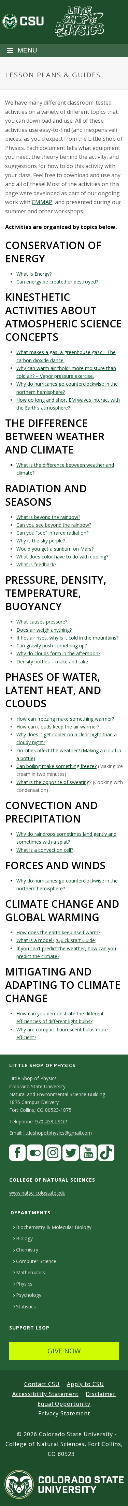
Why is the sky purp (37, 540)
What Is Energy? (34, 274)
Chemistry (27, 1249)
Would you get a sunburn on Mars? (55, 548)
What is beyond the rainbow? (48, 517)
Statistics (26, 1306)
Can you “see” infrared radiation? (52, 532)
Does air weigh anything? (44, 630)
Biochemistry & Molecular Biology (53, 1227)
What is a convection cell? (44, 850)
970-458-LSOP (51, 1121)
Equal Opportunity (64, 1404)
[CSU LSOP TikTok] (106, 1154)
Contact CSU (42, 1384)
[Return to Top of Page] (112, 1493)
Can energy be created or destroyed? (57, 281)
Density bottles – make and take (52, 661)
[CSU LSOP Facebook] (17, 1154)
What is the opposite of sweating (52, 782)
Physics (24, 1283)
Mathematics (30, 1272)
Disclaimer (101, 1394)
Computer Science (36, 1261)
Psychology (28, 1295)
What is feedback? (36, 564)
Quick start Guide (76, 940)
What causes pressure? (41, 621)
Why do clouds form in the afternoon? (58, 653)
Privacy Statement (64, 1413)
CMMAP (42, 202)
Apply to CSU (85, 1384)
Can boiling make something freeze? (56, 766)
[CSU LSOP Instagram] (53, 1154)
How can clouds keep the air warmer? (57, 726)
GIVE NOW (64, 1350)
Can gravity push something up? (51, 645)
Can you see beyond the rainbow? (53, 525)
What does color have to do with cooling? (62, 556)
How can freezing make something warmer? (65, 719)
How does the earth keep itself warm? (58, 932)
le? (62, 540)
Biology (24, 1238)
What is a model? (35, 940)
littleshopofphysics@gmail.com (58, 1133)
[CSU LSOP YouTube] (88, 1154)
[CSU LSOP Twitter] (70, 1154)
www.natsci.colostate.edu (37, 1192)
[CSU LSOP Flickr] (35, 1154)
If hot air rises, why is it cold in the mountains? (67, 637)
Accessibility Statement (45, 1394)
